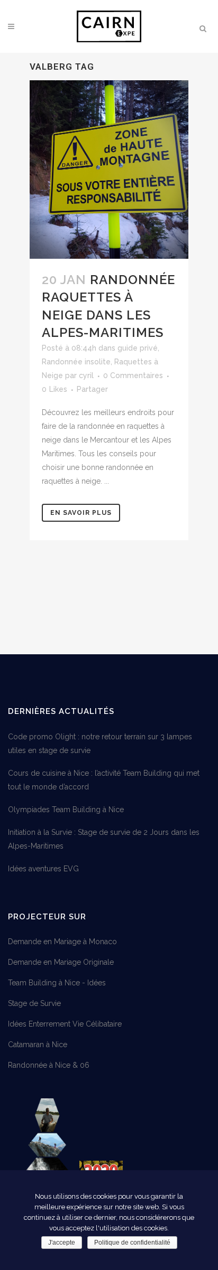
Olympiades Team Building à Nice (66, 809)
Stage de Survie (34, 1003)
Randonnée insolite (76, 362)
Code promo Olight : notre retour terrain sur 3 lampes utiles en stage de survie (100, 743)
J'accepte (61, 1242)
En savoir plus (81, 512)
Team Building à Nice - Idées (57, 983)
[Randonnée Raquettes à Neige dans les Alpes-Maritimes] (109, 169)
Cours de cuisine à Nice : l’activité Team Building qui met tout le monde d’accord (103, 780)
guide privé (137, 348)
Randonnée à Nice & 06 (48, 1065)
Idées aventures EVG (43, 868)
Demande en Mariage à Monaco (62, 941)
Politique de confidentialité (132, 1242)
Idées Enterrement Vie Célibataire (65, 1024)
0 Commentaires (133, 375)
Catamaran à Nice (37, 1044)
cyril (86, 375)
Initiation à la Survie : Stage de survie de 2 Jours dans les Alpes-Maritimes (103, 839)
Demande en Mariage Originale (61, 962)
